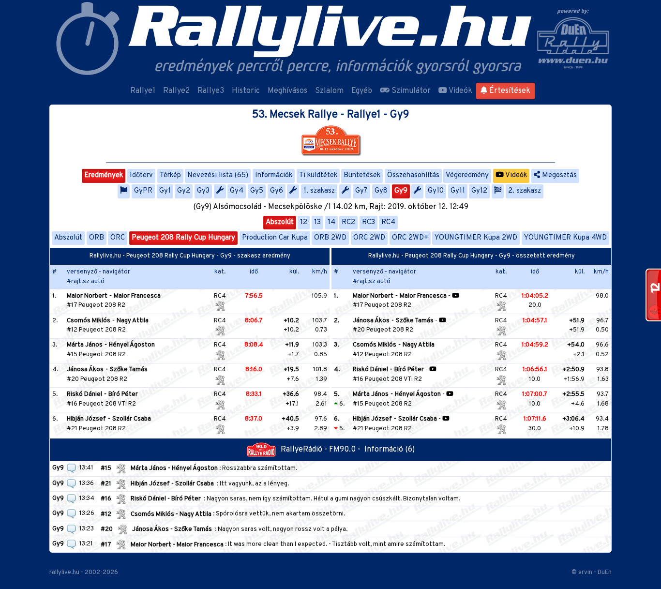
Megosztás (558, 175)
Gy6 (276, 191)
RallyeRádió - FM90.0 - (322, 449)
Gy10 (436, 191)
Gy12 (479, 191)
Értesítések (508, 91)
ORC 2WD (369, 237)
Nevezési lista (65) (217, 175)
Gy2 (183, 191)
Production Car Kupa (275, 237)
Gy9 (400, 191)
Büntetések (362, 175)
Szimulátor (410, 91)
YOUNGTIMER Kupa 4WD (565, 237)
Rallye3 (210, 91)
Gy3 (203, 191)
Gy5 (256, 191)
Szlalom (329, 91)
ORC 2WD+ (410, 237)
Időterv (141, 175)
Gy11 (458, 191)
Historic (246, 91)
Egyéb (361, 91)
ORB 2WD (330, 237)
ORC (117, 237)
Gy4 (236, 191)
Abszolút (280, 222)
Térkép (170, 175)
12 (303, 222)
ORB (96, 237)
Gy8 (381, 191)
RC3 (368, 222)
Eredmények (103, 175)
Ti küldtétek (318, 175)
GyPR (143, 191)
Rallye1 (142, 91)
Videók (459, 91)
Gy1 (165, 191)
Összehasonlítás (413, 175)
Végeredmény (467, 175)
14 (331, 222)
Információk (273, 175)
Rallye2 (176, 91)
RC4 (388, 222)
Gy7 (361, 191)
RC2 (348, 222)
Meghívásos (287, 91)
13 (317, 222)
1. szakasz (319, 191)
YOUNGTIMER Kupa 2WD (476, 237)
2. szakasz (524, 191)
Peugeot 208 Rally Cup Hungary (183, 237)
